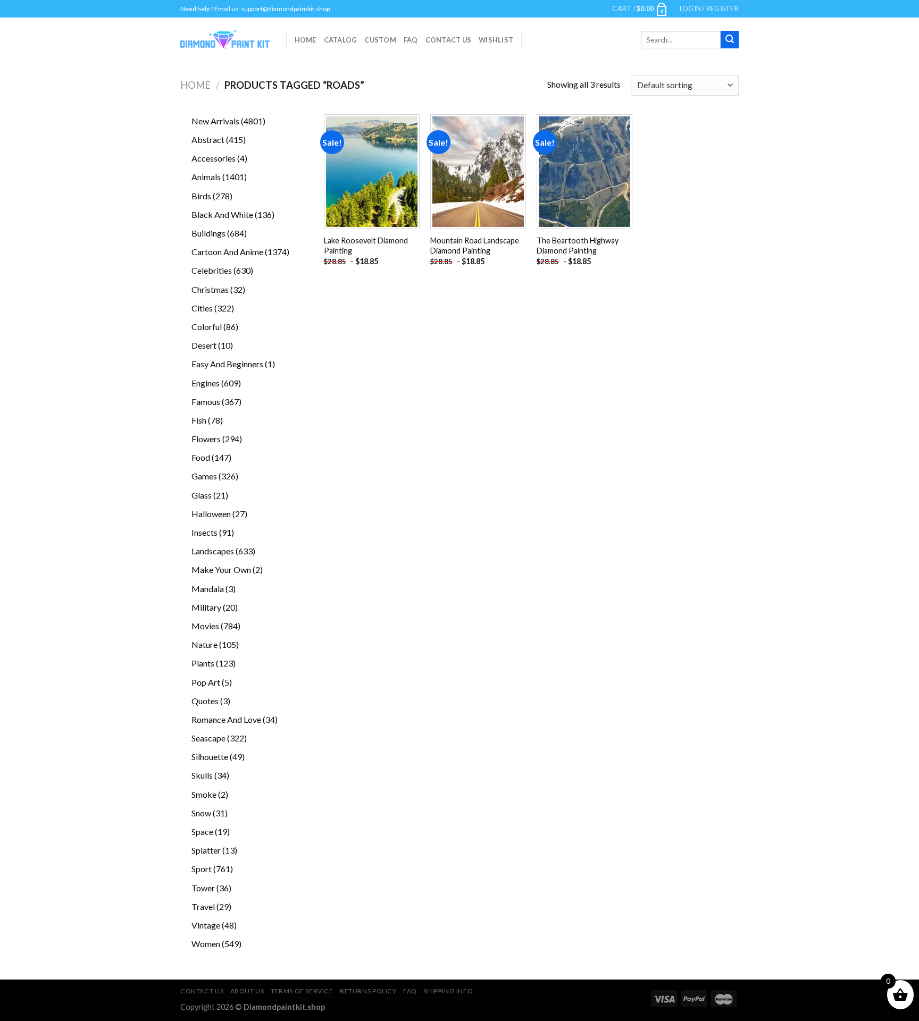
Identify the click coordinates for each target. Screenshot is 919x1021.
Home (305, 40)
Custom (380, 40)
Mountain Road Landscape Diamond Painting (474, 245)
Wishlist (496, 40)
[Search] (730, 40)
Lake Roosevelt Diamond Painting (366, 245)
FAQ (411, 40)
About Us (247, 991)
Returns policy (368, 991)
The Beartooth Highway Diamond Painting (578, 245)
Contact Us (448, 40)
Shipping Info (448, 991)
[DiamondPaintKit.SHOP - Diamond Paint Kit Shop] (225, 39)
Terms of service (302, 991)
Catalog (340, 40)
